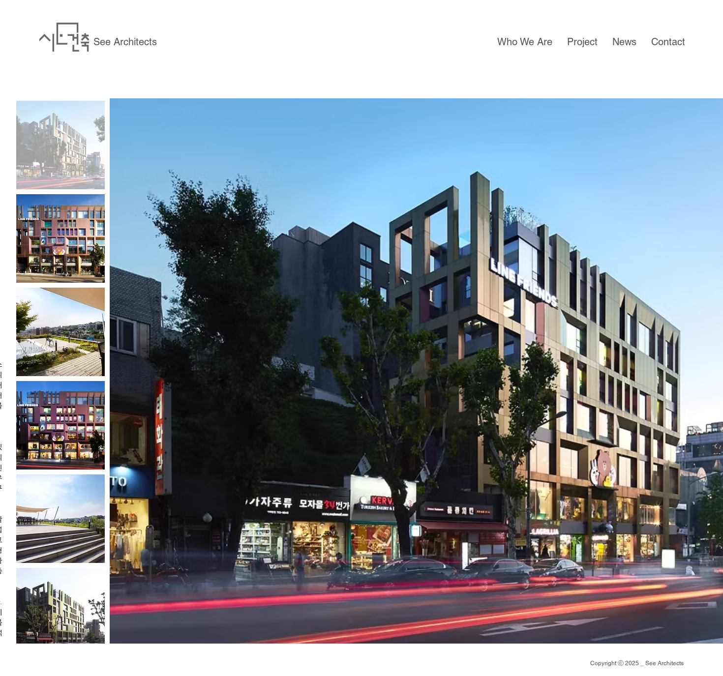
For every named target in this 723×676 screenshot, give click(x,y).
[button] (525, 41)
